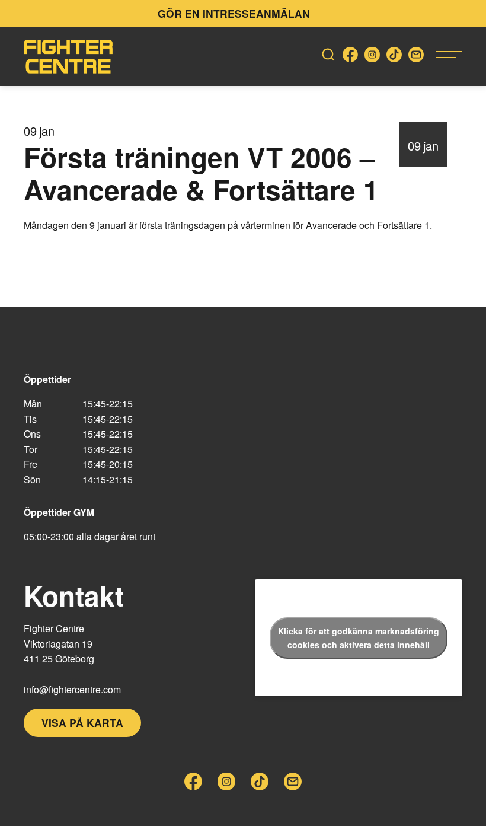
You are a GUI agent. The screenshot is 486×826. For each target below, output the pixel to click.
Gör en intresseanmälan (234, 13)
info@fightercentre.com (72, 689)
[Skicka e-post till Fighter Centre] (416, 56)
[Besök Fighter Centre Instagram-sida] (372, 56)
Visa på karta (82, 722)
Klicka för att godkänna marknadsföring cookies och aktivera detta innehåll (358, 637)
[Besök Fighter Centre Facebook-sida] (350, 56)
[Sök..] (328, 56)
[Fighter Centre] (68, 56)
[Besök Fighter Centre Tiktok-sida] (394, 56)
